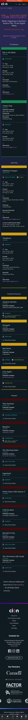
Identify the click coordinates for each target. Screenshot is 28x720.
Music (14, 625)
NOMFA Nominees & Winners (14, 1)
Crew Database (14, 623)
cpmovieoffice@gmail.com (9, 147)
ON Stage (14, 628)
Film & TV (6, 8)
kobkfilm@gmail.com (8, 94)
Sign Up (24, 4)
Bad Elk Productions (8, 377)
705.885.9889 (14, 646)
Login (19, 4)
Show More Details (10, 317)
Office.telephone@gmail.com (10, 281)
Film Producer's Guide (14, 618)
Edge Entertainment (8, 538)
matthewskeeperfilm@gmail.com (11, 219)
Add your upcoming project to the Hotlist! (14, 36)
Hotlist (14, 620)
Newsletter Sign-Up (14, 658)
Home (1, 8)
